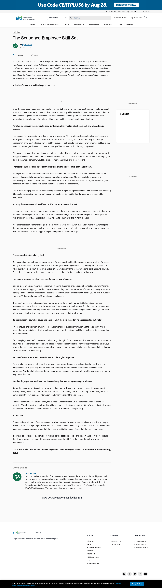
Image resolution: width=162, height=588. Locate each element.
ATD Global (91, 554)
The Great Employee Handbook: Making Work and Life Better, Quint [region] (62, 70)
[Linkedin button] (135, 574)
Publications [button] (94, 25)
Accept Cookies (137, 584)
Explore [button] (32, 25)
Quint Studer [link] (27, 45)
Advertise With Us (93, 563)
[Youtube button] (145, 574)
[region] (62, 85)
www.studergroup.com (72, 488)
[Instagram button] (140, 574)
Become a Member (120, 18)
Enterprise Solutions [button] (125, 25)
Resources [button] (108, 25)
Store (89, 560)
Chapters (90, 551)
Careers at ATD (116, 541)
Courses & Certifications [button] (49, 25)
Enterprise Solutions (94, 547)
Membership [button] (79, 25)
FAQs (89, 544)
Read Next (124, 114)
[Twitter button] (129, 574)
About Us (90, 541)
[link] (110, 11)
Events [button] (66, 25)
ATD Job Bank (115, 544)
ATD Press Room (93, 557)
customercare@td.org (141, 547)
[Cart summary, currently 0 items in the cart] (146, 18)
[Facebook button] (124, 574)
